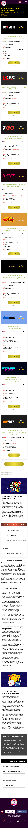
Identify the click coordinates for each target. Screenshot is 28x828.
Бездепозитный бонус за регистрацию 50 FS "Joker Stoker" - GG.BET (14, 432)
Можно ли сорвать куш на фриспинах (16, 540)
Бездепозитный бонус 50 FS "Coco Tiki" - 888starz (14, 88)
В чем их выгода (11, 535)
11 (8, 473)
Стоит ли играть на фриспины (14, 553)
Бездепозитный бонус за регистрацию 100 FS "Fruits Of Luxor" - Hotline (14, 379)
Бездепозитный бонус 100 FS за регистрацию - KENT (14, 185)
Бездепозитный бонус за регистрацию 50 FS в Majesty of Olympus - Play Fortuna (14, 277)
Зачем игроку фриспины (13, 530)
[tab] (14, 766)
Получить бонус (14, 62)
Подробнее (14, 65)
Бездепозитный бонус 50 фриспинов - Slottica (14, 327)
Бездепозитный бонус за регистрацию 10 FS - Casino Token (14, 229)
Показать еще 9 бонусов (14, 464)
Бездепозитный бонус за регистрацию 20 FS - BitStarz (14, 37)
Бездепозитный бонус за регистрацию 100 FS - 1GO (14, 137)
